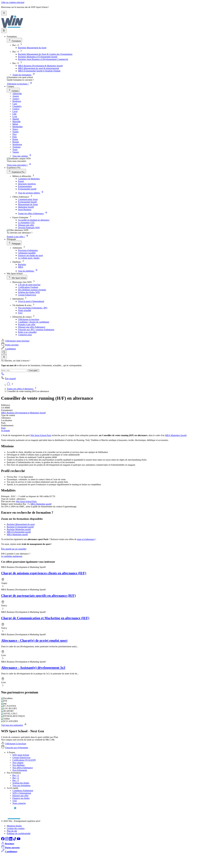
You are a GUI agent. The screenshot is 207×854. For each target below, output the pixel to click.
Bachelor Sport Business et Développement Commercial (43, 59)
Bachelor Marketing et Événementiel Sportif (37, 57)
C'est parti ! (33, 370)
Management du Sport (28, 204)
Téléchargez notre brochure (17, 341)
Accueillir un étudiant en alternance (33, 220)
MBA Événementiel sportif (19, 532)
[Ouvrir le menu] (4, 30)
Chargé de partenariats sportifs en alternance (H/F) (38, 595)
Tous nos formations (21, 785)
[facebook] (3, 839)
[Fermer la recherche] (4, 357)
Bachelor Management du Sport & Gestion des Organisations (45, 54)
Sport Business (24, 209)
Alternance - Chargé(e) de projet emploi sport (34, 640)
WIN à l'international (21, 793)
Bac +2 (15, 775)
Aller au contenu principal (12, 2)
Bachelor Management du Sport (32, 47)
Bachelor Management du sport (21, 524)
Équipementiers (25, 186)
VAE (14, 800)
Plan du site (12, 831)
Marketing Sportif (26, 207)
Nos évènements (19, 770)
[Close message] (4, 13)
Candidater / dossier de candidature (33, 322)
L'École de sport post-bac (29, 284)
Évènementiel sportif (27, 189)
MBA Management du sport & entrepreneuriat (38, 68)
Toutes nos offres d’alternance (20, 389)
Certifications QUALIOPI (24, 760)
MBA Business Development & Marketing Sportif (40, 66)
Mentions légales (14, 826)
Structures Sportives (27, 184)
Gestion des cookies (16, 828)
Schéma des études (20, 783)
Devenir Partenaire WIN (29, 227)
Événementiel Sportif (27, 202)
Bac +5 (15, 780)
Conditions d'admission (22, 790)
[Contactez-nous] (3, 374)
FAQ (20, 313)
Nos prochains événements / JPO (32, 308)
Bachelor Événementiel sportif (20, 527)
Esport (21, 181)
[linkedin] (11, 839)
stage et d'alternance (86, 539)
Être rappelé (10, 378)
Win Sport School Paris (40, 435)
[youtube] (18, 839)
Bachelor (22, 264)
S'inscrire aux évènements (16, 747)
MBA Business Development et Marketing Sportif (23, 413)
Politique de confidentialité (18, 833)
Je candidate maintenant (11, 556)
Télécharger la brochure (28, 319)
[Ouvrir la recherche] (4, 352)
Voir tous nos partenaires (12, 725)
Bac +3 (15, 778)
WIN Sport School (20, 755)
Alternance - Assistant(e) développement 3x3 (33, 667)
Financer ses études (21, 798)
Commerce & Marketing (29, 179)
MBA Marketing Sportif (175, 435)
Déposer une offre (26, 225)
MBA (20, 267)
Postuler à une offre (26, 324)
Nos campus (17, 762)
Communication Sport (28, 199)
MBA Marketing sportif (40, 504)
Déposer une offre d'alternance (31, 327)
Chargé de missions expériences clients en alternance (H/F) (43, 573)
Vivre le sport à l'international (31, 301)
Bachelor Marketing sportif (19, 529)
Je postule (5, 430)
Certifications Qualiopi (28, 287)
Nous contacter (19, 803)
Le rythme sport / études (28, 258)
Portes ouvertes (12, 345)
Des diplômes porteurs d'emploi (32, 290)
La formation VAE (26, 222)
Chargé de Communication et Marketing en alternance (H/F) (45, 618)
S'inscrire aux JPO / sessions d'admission (36, 329)
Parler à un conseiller (27, 332)
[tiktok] (15, 839)
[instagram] (7, 839)
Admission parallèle (27, 253)
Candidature (10, 349)
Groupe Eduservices (27, 295)
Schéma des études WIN (29, 292)
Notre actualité (24, 310)
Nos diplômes (18, 765)
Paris (3, 428)
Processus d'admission (28, 250)
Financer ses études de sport (30, 255)
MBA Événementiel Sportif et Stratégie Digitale (39, 71)
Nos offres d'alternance (22, 767)
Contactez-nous (25, 334)
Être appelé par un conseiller (13, 549)
